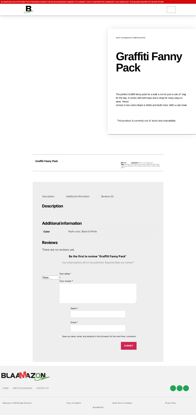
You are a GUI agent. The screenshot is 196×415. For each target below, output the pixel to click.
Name (74, 308)
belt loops (127, 164)
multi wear (124, 166)
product (140, 166)
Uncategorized (126, 38)
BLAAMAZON (98, 407)
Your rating (65, 274)
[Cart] (171, 9)
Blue (132, 164)
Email (74, 322)
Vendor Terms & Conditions (122, 403)
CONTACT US (42, 388)
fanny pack (141, 164)
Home (118, 38)
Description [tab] (48, 196)
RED (144, 166)
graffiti (147, 164)
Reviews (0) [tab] (107, 196)
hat (151, 164)
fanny (136, 164)
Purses (141, 163)
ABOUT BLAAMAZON (22, 388)
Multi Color (156, 164)
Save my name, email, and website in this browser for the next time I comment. (99, 336)
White (158, 166)
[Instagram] (186, 388)
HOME (6, 388)
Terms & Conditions (74, 403)
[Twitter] (180, 388)
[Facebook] (173, 388)
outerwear (131, 166)
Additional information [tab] (77, 196)
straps (153, 166)
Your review (66, 281)
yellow (123, 167)
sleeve (149, 166)
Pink (135, 166)
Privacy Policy (170, 403)
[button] (92, 163)
